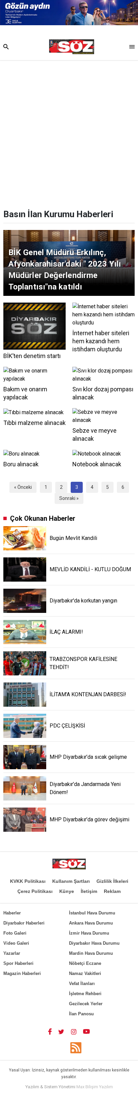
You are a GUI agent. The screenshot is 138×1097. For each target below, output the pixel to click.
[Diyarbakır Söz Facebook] (50, 1031)
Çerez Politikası (35, 891)
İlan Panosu (81, 1013)
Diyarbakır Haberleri (24, 923)
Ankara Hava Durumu (91, 923)
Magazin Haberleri (22, 973)
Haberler (12, 912)
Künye (66, 891)
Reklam (112, 891)
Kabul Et (69, 1089)
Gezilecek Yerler (85, 1003)
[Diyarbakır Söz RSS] (75, 1047)
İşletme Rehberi (85, 993)
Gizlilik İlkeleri (112, 881)
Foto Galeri (14, 933)
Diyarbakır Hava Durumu (94, 943)
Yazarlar (11, 953)
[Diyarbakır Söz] (71, 46)
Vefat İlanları (82, 983)
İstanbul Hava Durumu (92, 912)
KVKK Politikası (28, 881)
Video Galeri (16, 943)
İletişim (89, 891)
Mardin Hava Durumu (91, 953)
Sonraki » (69, 498)
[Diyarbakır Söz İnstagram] (73, 1031)
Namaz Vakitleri (85, 973)
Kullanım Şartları (71, 881)
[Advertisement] (69, 133)
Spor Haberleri (18, 963)
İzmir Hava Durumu (89, 933)
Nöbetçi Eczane (85, 963)
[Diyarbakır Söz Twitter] (61, 1031)
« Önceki (23, 487)
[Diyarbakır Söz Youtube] (86, 1031)
